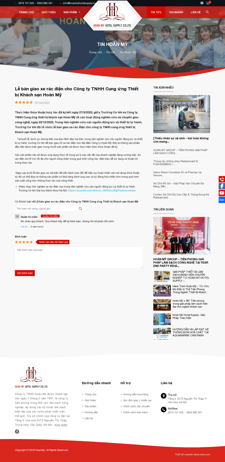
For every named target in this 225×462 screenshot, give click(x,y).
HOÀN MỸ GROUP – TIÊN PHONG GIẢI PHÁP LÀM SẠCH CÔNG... (180, 152)
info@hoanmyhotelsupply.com (80, 3)
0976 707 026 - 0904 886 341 (35, 3)
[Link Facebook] (17, 431)
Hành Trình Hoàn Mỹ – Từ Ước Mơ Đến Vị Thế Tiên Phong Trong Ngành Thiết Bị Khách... (191, 289)
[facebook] (202, 3)
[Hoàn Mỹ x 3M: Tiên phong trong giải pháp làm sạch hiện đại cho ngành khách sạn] (162, 309)
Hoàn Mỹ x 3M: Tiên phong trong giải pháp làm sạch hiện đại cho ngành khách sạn (190, 303)
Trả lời (24, 226)
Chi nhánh (176, 12)
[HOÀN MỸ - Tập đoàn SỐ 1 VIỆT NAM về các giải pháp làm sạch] (112, 29)
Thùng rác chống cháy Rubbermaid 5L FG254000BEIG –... (175, 163)
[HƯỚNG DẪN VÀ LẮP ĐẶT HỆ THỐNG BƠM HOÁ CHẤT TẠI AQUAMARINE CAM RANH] (162, 338)
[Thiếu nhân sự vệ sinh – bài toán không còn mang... (180, 139)
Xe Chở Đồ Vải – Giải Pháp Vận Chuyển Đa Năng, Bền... (178, 185)
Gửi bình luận (25, 272)
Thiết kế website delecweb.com (192, 454)
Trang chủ (26, 12)
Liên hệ (196, 12)
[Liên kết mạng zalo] (222, 202)
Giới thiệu (49, 12)
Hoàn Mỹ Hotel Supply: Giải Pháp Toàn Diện (189, 316)
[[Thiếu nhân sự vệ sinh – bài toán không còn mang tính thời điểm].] (181, 132)
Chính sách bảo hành (135, 412)
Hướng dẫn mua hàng (135, 394)
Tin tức (156, 12)
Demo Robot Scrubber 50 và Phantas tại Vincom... (177, 174)
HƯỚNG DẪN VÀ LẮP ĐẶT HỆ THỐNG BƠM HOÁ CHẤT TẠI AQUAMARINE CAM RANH (191, 332)
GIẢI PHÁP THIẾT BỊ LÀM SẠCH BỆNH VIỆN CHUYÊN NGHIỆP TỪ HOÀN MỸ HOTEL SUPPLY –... (191, 276)
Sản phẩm (70, 12)
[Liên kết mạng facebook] (222, 188)
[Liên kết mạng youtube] (222, 195)
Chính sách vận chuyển (136, 406)
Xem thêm (60, 424)
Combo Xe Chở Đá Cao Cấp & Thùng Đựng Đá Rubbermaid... (181, 196)
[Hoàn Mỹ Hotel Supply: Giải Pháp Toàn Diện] (162, 324)
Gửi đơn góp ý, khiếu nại (137, 400)
